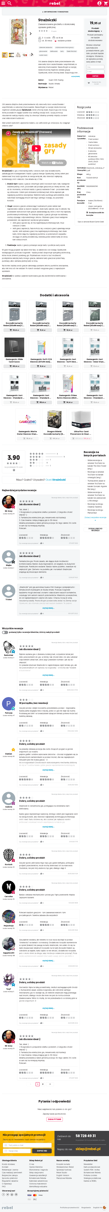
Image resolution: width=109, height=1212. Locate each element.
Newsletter (88, 1164)
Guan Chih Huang (56, 80)
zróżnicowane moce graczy (64, 47)
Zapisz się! (42, 1151)
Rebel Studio (61, 1172)
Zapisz (95, 76)
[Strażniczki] (18, 31)
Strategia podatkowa (92, 1178)
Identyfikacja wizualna (38, 1186)
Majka (8, 565)
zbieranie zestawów (45, 47)
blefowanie (53, 51)
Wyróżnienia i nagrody (38, 1170)
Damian (8, 754)
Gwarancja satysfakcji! (38, 1175)
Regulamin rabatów (10, 1181)
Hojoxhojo (9, 925)
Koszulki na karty (63, 1164)
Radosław (8, 655)
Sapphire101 (8, 953)
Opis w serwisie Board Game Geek (91, 222)
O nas (31, 1164)
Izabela (8, 807)
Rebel (51, 87)
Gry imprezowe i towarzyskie (56, 12)
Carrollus (9, 896)
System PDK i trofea (92, 1170)
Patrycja (8, 713)
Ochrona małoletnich (38, 1184)
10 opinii (53, 31)
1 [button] (37, 1084)
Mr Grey (8, 511)
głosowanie (43, 51)
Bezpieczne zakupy (10, 1175)
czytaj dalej (75, 76)
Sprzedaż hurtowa (63, 1170)
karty (62, 51)
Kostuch (8, 864)
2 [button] (42, 1084)
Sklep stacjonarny (36, 1172)
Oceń (56, 479)
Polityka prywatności (69, 1207)
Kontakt (5, 1167)
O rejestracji (7, 1184)
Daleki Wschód (71, 51)
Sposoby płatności (10, 1178)
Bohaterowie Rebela (37, 1178)
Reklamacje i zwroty (10, 1170)
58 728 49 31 (86, 1135)
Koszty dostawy (8, 1164)
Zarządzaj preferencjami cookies (104, 1207)
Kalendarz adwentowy (38, 1181)
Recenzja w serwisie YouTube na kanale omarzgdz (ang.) (96, 475)
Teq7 (8, 989)
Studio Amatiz (54, 83)
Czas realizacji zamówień (12, 1172)
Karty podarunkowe (92, 1167)
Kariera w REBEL (90, 1181)
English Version (62, 1175)
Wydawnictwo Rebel (65, 1167)
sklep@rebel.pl (88, 1148)
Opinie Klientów (36, 1167)
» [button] (50, 1084)
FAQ (3, 1186)
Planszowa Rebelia (64, 1178)
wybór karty (43, 55)
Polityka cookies (90, 1175)
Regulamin (86, 1207)
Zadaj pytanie (54, 1119)
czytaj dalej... (48, 608)
